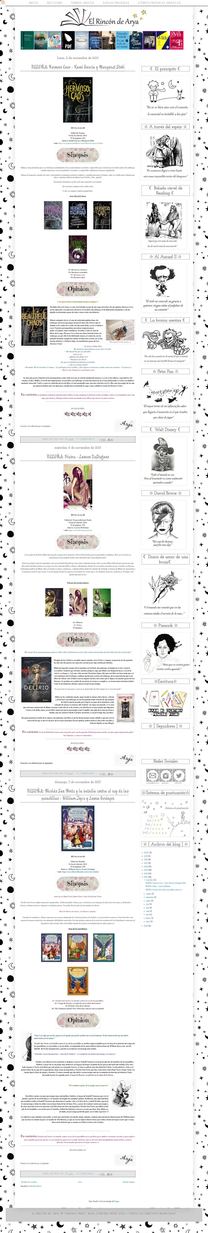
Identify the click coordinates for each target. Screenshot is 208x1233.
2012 (146, 926)
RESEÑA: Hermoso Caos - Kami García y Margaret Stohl (78, 67)
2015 (146, 870)
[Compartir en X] (106, 439)
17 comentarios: (85, 439)
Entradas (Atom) (35, 1186)
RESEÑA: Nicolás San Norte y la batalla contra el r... (164, 890)
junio (148, 908)
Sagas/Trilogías (116, 2)
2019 (146, 856)
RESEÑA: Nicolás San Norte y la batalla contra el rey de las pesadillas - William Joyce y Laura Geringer (78, 795)
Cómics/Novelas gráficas (159, 2)
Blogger (116, 1201)
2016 (146, 866)
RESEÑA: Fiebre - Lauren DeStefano (78, 457)
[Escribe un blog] (103, 439)
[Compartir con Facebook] (109, 439)
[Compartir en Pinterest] (111, 439)
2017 (146, 863)
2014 (146, 873)
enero (148, 921)
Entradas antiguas (128, 1182)
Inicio (33, 2)
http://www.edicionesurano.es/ (80, 530)
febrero (149, 918)
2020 (146, 853)
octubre (149, 894)
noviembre (150, 880)
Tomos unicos (82, 2)
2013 (146, 877)
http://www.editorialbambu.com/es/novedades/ (80, 872)
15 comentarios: (85, 773)
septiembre (150, 897)
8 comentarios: (85, 1173)
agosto (148, 901)
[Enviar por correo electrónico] (101, 439)
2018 (146, 859)
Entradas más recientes (29, 1182)
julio (147, 904)
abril (148, 914)
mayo (148, 911)
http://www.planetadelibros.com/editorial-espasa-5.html (81, 143)
